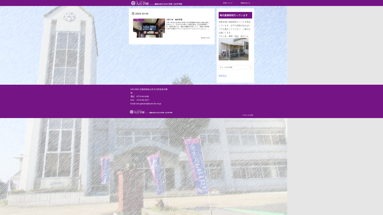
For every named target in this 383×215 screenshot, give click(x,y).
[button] (250, 67)
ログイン (223, 75)
